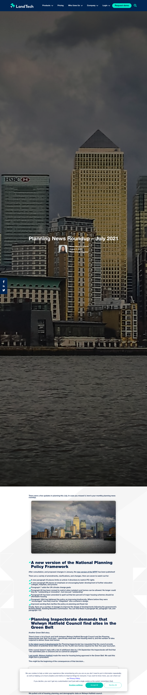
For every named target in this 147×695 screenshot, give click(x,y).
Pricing (61, 5)
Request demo (122, 6)
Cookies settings (76, 685)
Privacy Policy (75, 678)
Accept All (94, 685)
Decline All (113, 685)
